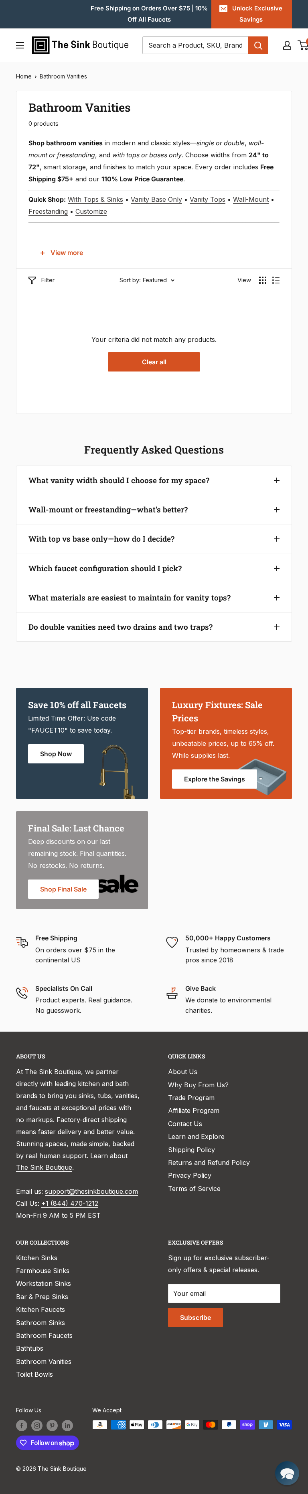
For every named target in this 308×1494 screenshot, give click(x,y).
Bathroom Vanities (63, 76)
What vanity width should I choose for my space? (118, 480)
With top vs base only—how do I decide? (101, 539)
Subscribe (195, 1317)
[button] (287, 1473)
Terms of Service (194, 1189)
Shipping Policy (191, 1150)
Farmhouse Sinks (42, 1271)
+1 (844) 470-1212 (69, 1203)
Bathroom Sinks (40, 1323)
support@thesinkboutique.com (91, 1191)
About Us (182, 1072)
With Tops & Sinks (95, 199)
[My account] (287, 45)
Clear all (154, 362)
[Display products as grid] (262, 280)
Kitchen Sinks (36, 1258)
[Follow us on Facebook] (21, 1425)
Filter (48, 280)
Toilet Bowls (34, 1374)
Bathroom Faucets (44, 1335)
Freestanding (48, 211)
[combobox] (195, 45)
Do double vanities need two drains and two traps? (120, 627)
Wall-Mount (251, 199)
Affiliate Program (193, 1110)
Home (24, 76)
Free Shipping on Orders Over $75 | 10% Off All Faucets (149, 13)
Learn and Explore (196, 1137)
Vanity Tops (207, 199)
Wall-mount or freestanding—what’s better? (108, 509)
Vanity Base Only (156, 199)
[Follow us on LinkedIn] (67, 1425)
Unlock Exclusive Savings (257, 13)
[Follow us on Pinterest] (52, 1425)
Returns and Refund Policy (209, 1163)
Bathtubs (29, 1348)
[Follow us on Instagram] (37, 1425)
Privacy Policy (189, 1175)
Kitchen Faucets (40, 1309)
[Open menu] (20, 45)
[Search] (258, 45)
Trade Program (191, 1098)
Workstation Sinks (43, 1283)
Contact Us (185, 1124)
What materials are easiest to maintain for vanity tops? (129, 597)
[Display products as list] (276, 280)
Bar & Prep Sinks (42, 1297)
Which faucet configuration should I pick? (105, 568)
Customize (91, 211)
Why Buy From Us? (198, 1085)
